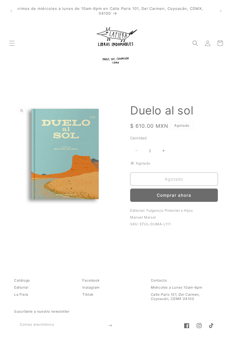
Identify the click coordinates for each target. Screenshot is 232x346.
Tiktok (88, 294)
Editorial (21, 287)
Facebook (91, 280)
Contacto (159, 280)
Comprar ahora (174, 195)
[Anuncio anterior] (11, 11)
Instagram (90, 287)
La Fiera (21, 294)
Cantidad (138, 138)
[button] (12, 43)
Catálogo (22, 280)
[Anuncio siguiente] (220, 11)
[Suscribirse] (110, 325)
